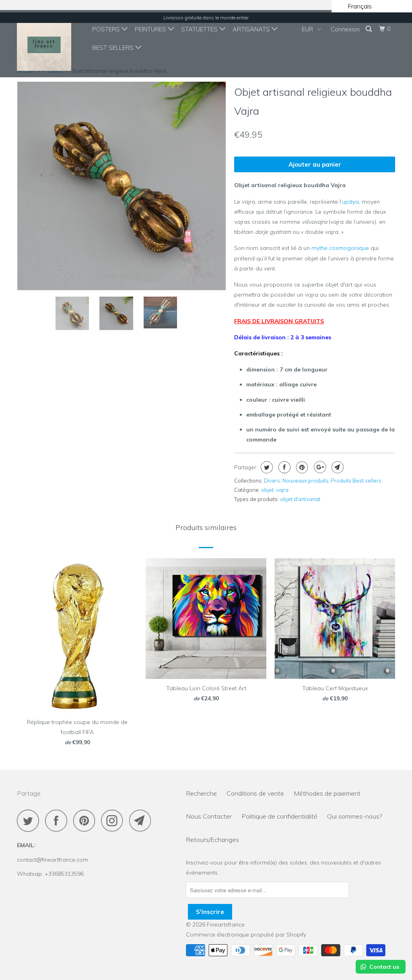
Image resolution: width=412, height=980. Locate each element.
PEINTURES (151, 29)
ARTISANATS (252, 29)
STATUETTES (200, 29)
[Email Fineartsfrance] (142, 820)
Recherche (201, 793)
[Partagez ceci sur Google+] (319, 467)
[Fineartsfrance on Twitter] (30, 820)
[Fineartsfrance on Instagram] (114, 820)
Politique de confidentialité (279, 816)
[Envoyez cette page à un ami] (337, 467)
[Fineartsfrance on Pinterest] (86, 820)
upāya (350, 201)
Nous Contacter (209, 816)
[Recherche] (369, 29)
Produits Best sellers (356, 480)
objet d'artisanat (300, 499)
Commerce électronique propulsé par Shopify (246, 934)
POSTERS (107, 29)
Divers (272, 480)
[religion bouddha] (121, 180)
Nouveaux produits (305, 480)
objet (267, 490)
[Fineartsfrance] (49, 43)
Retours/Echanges (212, 840)
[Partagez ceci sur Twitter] (266, 467)
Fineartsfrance (226, 924)
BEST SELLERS (113, 48)
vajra (282, 490)
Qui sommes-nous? (354, 816)
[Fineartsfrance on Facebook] (58, 820)
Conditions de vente (255, 793)
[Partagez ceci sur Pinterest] (301, 467)
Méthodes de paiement (327, 793)
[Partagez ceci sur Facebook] (283, 467)
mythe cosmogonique (340, 248)
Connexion (345, 29)
